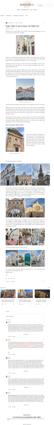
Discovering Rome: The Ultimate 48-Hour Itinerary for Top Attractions (41, 300)
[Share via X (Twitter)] (8, 278)
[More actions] (44, 22)
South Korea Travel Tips (18, 15)
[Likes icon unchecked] (9, 336)
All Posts (2, 15)
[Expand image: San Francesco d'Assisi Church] (7, 175)
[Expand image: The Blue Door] (24, 258)
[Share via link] (13, 278)
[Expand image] (12, 236)
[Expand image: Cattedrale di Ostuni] (35, 207)
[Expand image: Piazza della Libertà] (23, 175)
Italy (27, 15)
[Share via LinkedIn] (11, 278)
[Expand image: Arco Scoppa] (15, 207)
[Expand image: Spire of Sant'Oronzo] (41, 175)
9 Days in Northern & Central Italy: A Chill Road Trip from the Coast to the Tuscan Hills (8, 300)
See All (49, 287)
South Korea (8, 15)
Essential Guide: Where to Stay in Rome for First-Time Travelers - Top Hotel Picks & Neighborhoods (25, 300)
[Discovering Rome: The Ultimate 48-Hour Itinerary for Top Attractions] (42, 294)
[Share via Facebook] (6, 278)
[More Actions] (44, 322)
